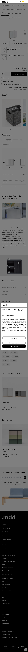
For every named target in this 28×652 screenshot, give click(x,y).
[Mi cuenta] (18, 1)
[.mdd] (5, 2)
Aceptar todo (14, 346)
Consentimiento (14, 343)
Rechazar (14, 338)
